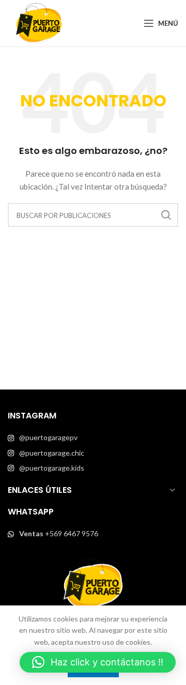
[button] (98, 662)
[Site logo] (39, 22)
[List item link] (93, 437)
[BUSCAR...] (166, 215)
